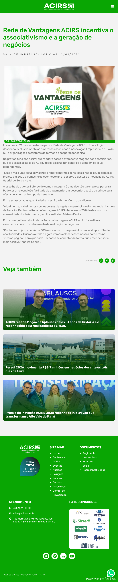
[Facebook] (107, 260)
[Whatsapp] (111, 574)
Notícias (57, 478)
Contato (57, 482)
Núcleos (57, 469)
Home (56, 453)
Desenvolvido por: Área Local (101, 578)
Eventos (57, 465)
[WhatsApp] (113, 260)
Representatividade (94, 469)
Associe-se (59, 486)
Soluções (58, 474)
